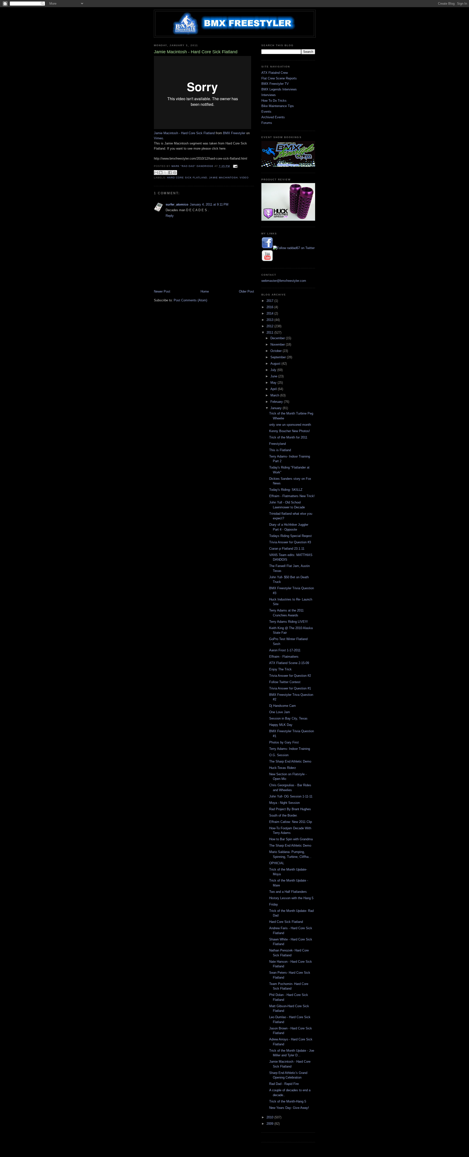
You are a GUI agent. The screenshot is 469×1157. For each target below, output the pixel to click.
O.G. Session (278, 755)
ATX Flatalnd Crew (274, 73)
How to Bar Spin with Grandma (291, 839)
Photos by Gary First (284, 742)
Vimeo (158, 138)
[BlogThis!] (160, 172)
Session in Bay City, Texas (288, 718)
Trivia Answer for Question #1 (290, 688)
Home (205, 291)
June (274, 376)
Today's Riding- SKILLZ (285, 489)
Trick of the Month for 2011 (288, 437)
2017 (270, 301)
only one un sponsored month (290, 424)
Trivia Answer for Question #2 (290, 675)
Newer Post (162, 291)
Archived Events (273, 117)
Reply (170, 216)
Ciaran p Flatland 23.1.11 (286, 548)
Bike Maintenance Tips (277, 106)
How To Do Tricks (274, 100)
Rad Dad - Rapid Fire (284, 1084)
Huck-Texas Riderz (282, 768)
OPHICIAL (276, 863)
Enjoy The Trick (280, 669)
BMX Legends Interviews (279, 89)
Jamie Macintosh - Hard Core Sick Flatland (184, 133)
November (278, 344)
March (275, 395)
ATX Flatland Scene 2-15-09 (289, 663)
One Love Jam (279, 712)
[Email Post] (234, 166)
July (273, 370)
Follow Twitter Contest (284, 682)
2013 (270, 320)
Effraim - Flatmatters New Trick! (292, 496)
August (275, 363)
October (276, 351)
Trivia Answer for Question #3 (290, 542)
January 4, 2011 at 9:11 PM (209, 204)
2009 (270, 1123)
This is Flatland (280, 450)
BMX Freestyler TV (275, 84)
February (277, 402)
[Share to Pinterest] (174, 172)
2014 (270, 313)
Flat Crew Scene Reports (279, 78)
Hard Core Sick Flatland (187, 177)
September (278, 357)
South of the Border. (283, 815)
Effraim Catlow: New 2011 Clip (290, 822)
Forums (266, 123)
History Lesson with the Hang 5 (291, 898)
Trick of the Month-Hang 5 (287, 1101)
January (276, 408)
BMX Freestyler (234, 133)
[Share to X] (165, 172)
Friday (273, 904)
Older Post (246, 291)
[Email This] (156, 172)
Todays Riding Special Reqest (290, 536)
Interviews (268, 95)
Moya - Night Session (284, 803)
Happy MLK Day (280, 725)
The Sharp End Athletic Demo (290, 761)
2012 (270, 326)
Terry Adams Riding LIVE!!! (288, 621)
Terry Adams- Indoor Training (289, 749)
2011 (270, 332)
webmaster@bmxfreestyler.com (283, 281)
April (274, 389)
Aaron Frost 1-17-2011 (284, 650)
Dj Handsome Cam (282, 706)
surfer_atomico (177, 204)
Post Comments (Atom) (190, 300)
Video (244, 177)
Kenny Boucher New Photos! (289, 431)
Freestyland (277, 444)
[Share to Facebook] (170, 172)
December (278, 338)
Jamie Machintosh (223, 177)
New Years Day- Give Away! (289, 1108)
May (273, 382)
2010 (270, 1117)
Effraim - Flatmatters (283, 656)
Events (266, 111)
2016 (270, 307)
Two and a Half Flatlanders (288, 892)
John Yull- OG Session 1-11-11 (290, 796)
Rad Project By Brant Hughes (290, 809)
